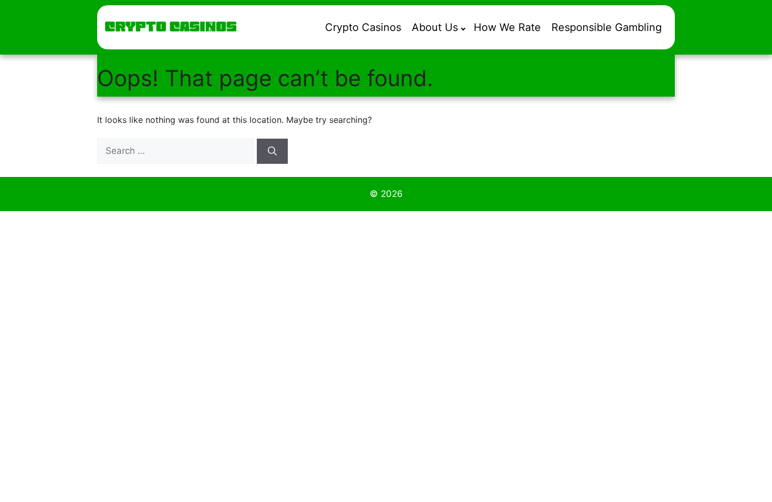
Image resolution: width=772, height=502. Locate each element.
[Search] (272, 151)
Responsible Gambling (606, 27)
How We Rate (507, 27)
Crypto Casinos (363, 27)
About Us (435, 27)
